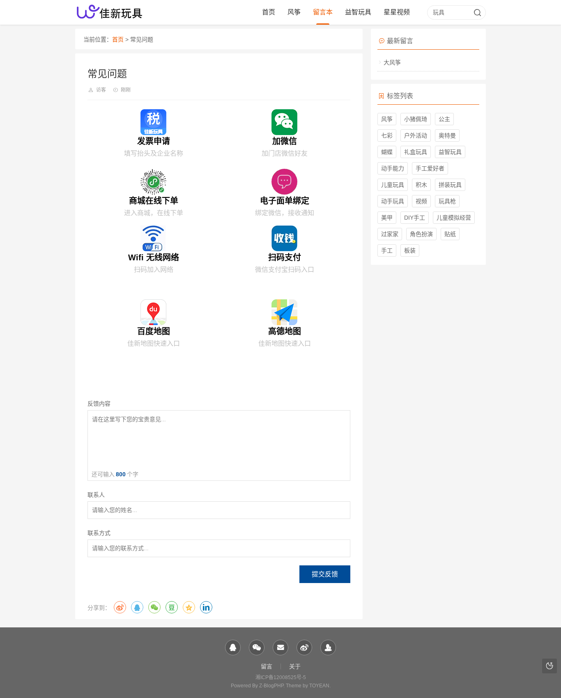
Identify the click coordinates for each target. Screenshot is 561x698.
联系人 (96, 495)
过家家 (389, 234)
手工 (387, 250)
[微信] (256, 647)
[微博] (304, 647)
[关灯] (549, 666)
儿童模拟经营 (454, 217)
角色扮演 (421, 234)
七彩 (387, 135)
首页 (268, 12)
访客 (101, 90)
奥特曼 (447, 135)
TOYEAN (319, 686)
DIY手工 (414, 217)
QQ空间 (189, 607)
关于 (295, 666)
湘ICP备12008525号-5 (280, 677)
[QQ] (233, 647)
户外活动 (415, 135)
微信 (154, 607)
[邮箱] (280, 647)
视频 (421, 201)
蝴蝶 (387, 152)
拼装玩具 (450, 184)
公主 (444, 119)
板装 (410, 250)
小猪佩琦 (415, 119)
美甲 (387, 217)
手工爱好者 (430, 168)
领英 (206, 607)
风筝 (294, 12)
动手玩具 (392, 201)
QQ (137, 607)
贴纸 (450, 234)
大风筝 (392, 62)
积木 (421, 184)
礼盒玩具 (415, 152)
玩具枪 (447, 201)
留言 (266, 666)
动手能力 (392, 168)
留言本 (323, 12)
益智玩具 (358, 12)
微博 (120, 607)
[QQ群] (328, 647)
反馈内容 (98, 404)
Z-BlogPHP (271, 686)
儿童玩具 (392, 184)
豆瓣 (172, 607)
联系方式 (98, 533)
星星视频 (397, 12)
